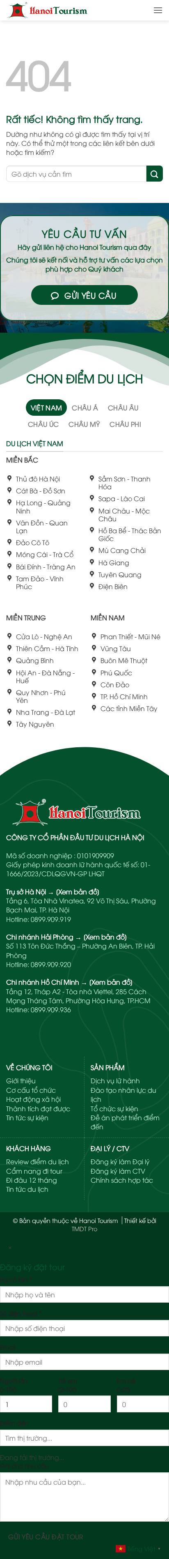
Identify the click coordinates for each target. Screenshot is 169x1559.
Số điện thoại (20, 1313)
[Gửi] (154, 174)
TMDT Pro (84, 1228)
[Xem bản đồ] (78, 891)
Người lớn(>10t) (13, 1385)
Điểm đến (14, 1423)
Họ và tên (16, 1279)
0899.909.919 (51, 918)
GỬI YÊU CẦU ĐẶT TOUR (45, 1536)
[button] (158, 10)
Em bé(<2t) (126, 1385)
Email (8, 1347)
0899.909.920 (51, 964)
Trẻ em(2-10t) (67, 1385)
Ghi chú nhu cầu (24, 1465)
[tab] (46, 407)
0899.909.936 (51, 1009)
